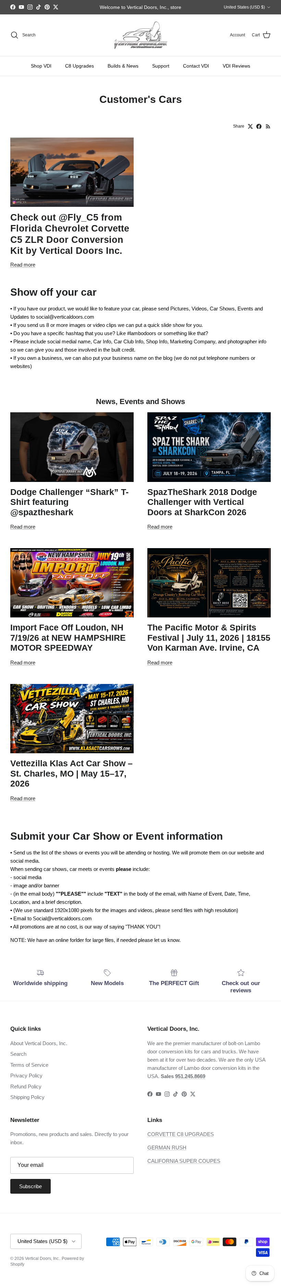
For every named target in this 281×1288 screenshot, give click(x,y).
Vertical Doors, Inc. (42, 1258)
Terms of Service (29, 1065)
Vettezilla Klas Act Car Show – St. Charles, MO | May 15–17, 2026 (71, 773)
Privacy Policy (26, 1075)
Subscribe (30, 1186)
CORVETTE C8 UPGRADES (180, 1134)
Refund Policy (25, 1086)
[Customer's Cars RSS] (268, 126)
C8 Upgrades (79, 66)
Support (160, 66)
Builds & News (123, 66)
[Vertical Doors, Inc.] (140, 35)
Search (18, 1054)
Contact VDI (196, 66)
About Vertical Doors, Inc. (38, 1043)
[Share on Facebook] (258, 126)
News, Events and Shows (140, 401)
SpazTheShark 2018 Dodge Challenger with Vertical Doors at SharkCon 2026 (202, 502)
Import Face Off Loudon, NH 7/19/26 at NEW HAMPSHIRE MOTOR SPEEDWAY (68, 637)
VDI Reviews (236, 66)
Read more (22, 265)
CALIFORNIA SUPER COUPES (183, 1161)
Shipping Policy (27, 1097)
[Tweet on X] (250, 126)
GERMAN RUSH (166, 1147)
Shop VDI (41, 66)
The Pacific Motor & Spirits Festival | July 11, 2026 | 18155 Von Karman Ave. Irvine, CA (208, 637)
